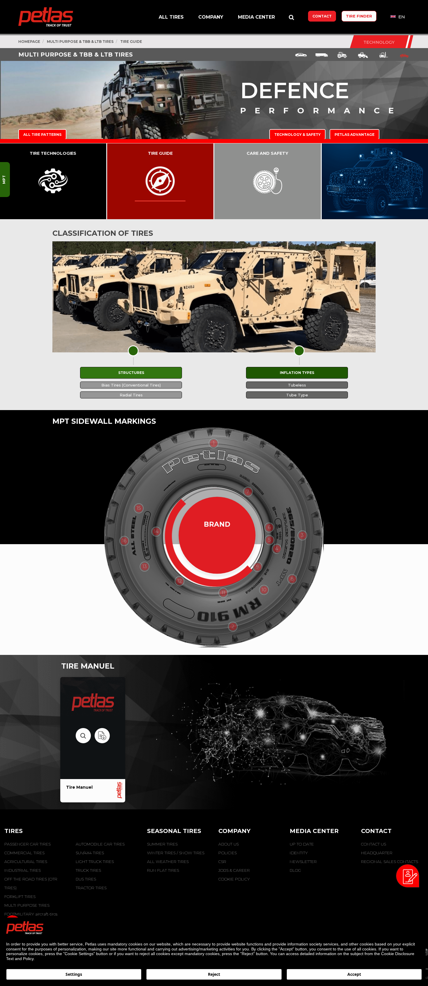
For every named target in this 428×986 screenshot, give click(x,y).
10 (263, 590)
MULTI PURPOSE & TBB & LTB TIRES (80, 41)
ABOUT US (228, 844)
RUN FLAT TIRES (163, 870)
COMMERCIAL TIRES (24, 852)
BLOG (295, 870)
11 (223, 592)
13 (144, 566)
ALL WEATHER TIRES (168, 861)
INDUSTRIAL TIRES (22, 870)
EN (401, 17)
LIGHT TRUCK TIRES (95, 861)
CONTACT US (373, 844)
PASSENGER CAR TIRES (27, 844)
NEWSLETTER (303, 861)
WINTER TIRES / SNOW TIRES (175, 852)
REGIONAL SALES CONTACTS (389, 861)
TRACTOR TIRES (91, 887)
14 (156, 531)
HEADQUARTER (376, 852)
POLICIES (227, 852)
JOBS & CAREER (234, 870)
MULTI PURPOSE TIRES (26, 905)
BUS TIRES (86, 879)
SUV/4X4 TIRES (90, 852)
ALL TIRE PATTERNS (42, 134)
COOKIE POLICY (234, 879)
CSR (222, 861)
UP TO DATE (302, 844)
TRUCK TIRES (88, 870)
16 (124, 541)
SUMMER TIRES (162, 844)
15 (139, 508)
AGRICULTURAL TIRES (25, 861)
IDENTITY (299, 852)
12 (179, 581)
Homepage (29, 41)
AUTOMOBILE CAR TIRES (100, 844)
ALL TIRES (171, 17)
